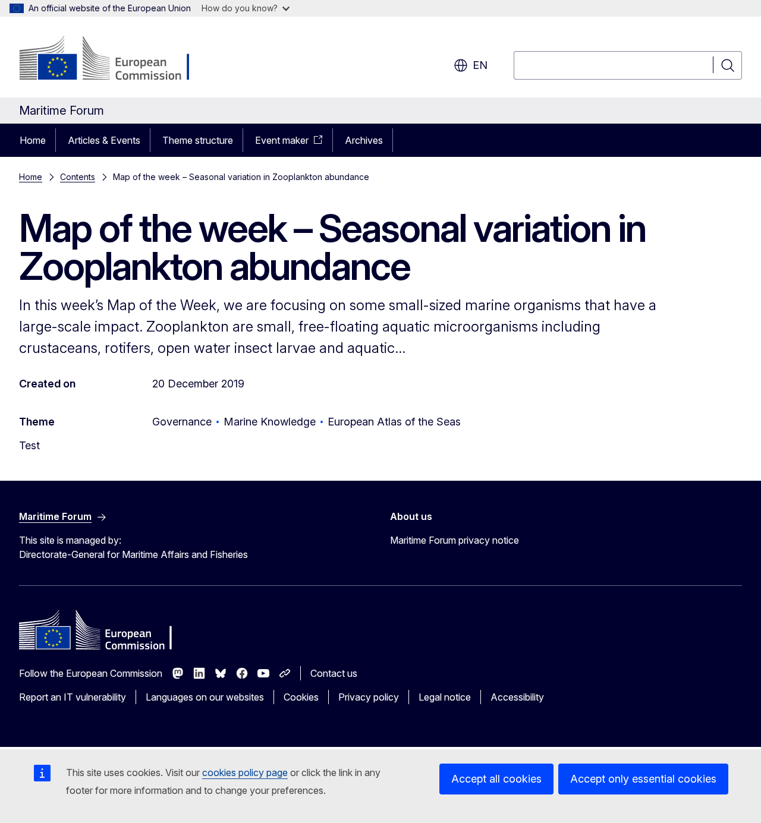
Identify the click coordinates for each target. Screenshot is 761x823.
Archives (364, 140)
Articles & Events (104, 140)
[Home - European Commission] (115, 59)
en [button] (480, 65)
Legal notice (445, 697)
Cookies (301, 697)
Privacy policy (368, 697)
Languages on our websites (205, 697)
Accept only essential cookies (643, 778)
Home (33, 140)
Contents (77, 177)
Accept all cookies (496, 778)
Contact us (333, 673)
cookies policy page (245, 772)
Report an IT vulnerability (72, 697)
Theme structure (197, 140)
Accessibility (517, 697)
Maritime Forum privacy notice (454, 540)
